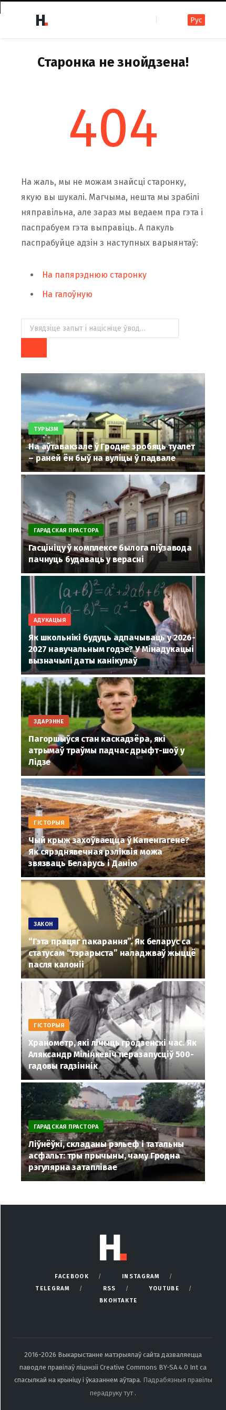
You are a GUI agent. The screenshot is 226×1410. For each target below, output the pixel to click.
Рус (196, 20)
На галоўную (67, 294)
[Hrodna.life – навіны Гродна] (41, 20)
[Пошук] (165, 20)
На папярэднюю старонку (94, 275)
